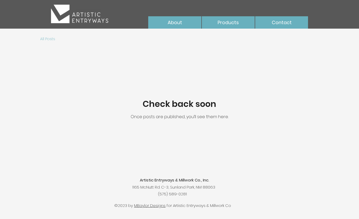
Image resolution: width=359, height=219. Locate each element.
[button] (228, 22)
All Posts (47, 38)
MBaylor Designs (150, 205)
